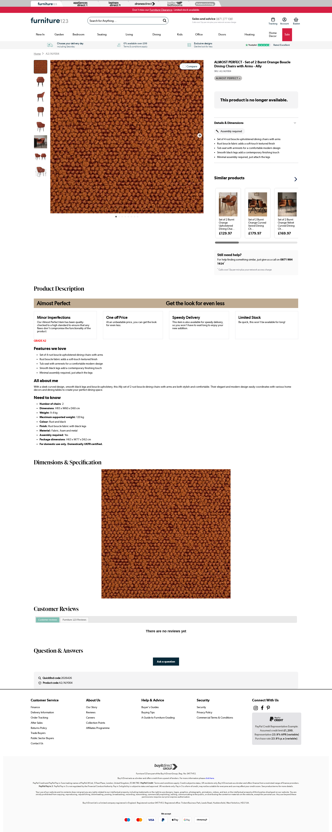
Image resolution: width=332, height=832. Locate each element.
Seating (102, 34)
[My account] (284, 20)
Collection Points (95, 722)
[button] (199, 135)
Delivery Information (42, 712)
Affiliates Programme (98, 727)
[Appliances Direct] (80, 4)
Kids (180, 34)
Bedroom (78, 34)
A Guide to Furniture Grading (158, 717)
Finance (35, 707)
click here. (210, 778)
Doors (222, 34)
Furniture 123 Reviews (74, 619)
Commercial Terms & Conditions (215, 717)
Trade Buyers (38, 732)
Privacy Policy (204, 712)
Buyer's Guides (150, 707)
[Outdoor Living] (204, 4)
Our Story (91, 707)
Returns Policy (39, 727)
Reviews (90, 712)
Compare (192, 66)
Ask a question (166, 661)
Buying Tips (148, 712)
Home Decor (273, 34)
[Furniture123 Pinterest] (268, 708)
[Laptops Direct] (114, 4)
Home (37, 53)
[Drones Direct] (144, 4)
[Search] (164, 20)
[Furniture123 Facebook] (262, 708)
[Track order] (273, 20)
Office (199, 34)
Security (201, 707)
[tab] (48, 620)
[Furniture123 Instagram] (256, 709)
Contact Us (37, 743)
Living (129, 34)
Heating (250, 34)
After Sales (37, 722)
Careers (90, 717)
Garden (59, 34)
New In (40, 34)
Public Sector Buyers (42, 738)
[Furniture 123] (46, 4)
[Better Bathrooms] (174, 4)
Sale (287, 34)
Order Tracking (39, 717)
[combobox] (128, 20)
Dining (157, 34)
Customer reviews (47, 619)
